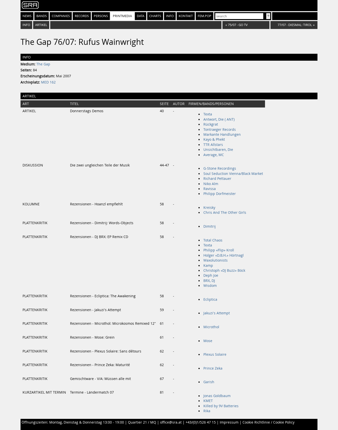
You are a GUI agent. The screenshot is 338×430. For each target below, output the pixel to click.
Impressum (229, 422)
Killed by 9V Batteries (221, 406)
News (27, 16)
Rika (206, 411)
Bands (41, 16)
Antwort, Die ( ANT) (219, 119)
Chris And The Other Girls (224, 212)
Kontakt (186, 16)
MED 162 (48, 82)
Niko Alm (210, 184)
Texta (207, 114)
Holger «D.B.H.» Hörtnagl (223, 255)
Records (82, 16)
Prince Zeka (212, 368)
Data (140, 16)
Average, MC (213, 155)
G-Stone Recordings (219, 168)
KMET (208, 401)
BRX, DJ (209, 280)
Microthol (211, 327)
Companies (61, 16)
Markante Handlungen (222, 134)
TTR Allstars (213, 144)
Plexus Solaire (214, 354)
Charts (155, 16)
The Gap (43, 64)
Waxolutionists (215, 260)
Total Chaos (212, 240)
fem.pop (204, 16)
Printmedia (122, 16)
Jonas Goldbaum (217, 396)
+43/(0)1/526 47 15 (201, 422)
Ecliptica (210, 299)
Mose (207, 341)
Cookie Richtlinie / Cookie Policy (268, 422)
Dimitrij (209, 226)
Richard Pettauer (217, 178)
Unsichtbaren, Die (218, 149)
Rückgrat (210, 124)
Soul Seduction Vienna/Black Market (233, 173)
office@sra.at (171, 422)
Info (170, 16)
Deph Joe (210, 275)
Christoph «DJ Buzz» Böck (224, 270)
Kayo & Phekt (214, 139)
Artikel (41, 25)
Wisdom (210, 285)
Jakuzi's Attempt (216, 313)
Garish (208, 382)
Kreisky (209, 207)
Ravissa (209, 189)
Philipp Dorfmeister (219, 193)
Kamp (208, 265)
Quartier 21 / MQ (142, 422)
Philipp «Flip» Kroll (218, 250)
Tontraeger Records (219, 129)
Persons (101, 16)
